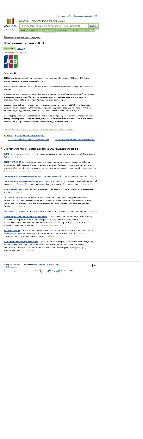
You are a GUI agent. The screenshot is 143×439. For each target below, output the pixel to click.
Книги (75, 30)
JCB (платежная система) (16, 154)
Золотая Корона (12, 230)
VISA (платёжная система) (16, 189)
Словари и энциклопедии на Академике (42, 21)
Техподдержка (40, 265)
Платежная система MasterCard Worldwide (75, 139)
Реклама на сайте (52, 265)
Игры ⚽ (88, 30)
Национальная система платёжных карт (23, 181)
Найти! (93, 26)
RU (95, 16)
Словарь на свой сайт (82, 16)
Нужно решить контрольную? (30, 135)
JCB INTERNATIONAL (14, 162)
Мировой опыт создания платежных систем (25, 216)
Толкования (49, 30)
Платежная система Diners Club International (28, 139)
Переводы (62, 30)
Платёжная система (13, 197)
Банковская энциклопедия (30, 30)
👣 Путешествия (12, 267)
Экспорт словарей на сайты (14, 271)
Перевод (21, 48)
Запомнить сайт (64, 16)
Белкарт (8, 211)
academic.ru (10, 30)
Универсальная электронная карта (21, 241)
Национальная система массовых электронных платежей (32, 176)
